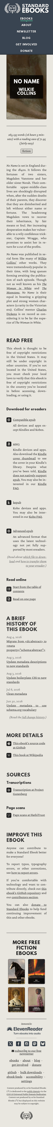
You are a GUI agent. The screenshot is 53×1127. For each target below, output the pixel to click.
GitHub (12, 1072)
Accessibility (34, 1076)
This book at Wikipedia (28, 755)
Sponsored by (26, 1024)
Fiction (26, 151)
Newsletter (26, 31)
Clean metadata (16, 693)
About (26, 25)
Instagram (26, 1043)
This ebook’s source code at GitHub (29, 745)
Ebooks (26, 18)
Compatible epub (24, 419)
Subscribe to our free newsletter (28, 1052)
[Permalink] (4, 340)
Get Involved (26, 44)
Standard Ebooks (26, 8)
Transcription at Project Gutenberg (28, 792)
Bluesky (42, 1043)
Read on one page (24, 599)
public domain (33, 1091)
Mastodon (34, 1043)
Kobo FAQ (35, 516)
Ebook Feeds (14, 1076)
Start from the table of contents (27, 589)
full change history (33, 717)
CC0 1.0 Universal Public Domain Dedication (26, 1094)
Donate (26, 51)
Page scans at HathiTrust (29, 815)
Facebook (18, 1043)
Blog (26, 38)
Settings (26, 1081)
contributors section (25, 897)
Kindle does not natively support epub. (30, 475)
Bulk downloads (31, 1072)
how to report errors (24, 872)
